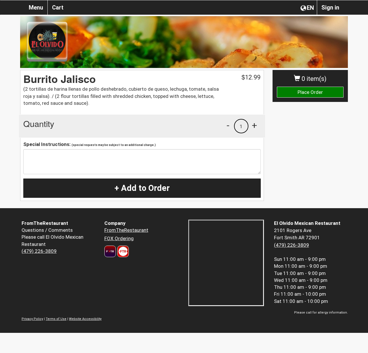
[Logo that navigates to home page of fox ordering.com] (122, 251)
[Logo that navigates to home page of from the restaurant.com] (110, 251)
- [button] (228, 125)
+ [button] (254, 125)
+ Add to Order (142, 188)
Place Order (310, 92)
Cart (58, 7)
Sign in (330, 7)
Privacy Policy (32, 319)
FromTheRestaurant (126, 230)
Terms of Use (56, 319)
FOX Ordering (119, 238)
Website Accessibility (85, 319)
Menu (36, 7)
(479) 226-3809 (39, 251)
